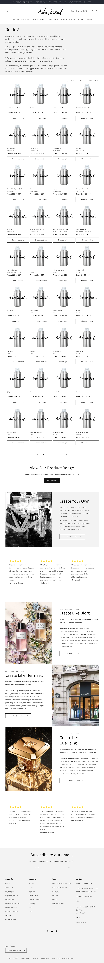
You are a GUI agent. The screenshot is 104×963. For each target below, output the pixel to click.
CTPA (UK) (55, 892)
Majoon (55, 189)
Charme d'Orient (12, 270)
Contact (31, 911)
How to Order (33, 896)
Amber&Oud (16, 958)
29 (60, 455)
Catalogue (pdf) (10, 919)
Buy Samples (9, 892)
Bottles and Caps (11, 907)
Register (31, 884)
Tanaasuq (33, 392)
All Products (52, 480)
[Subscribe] (68, 867)
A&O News (8, 915)
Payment (32, 892)
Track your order (34, 900)
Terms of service (45, 958)
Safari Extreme (81, 229)
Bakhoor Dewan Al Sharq (38, 229)
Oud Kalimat (34, 148)
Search (7, 884)
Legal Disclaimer (58, 904)
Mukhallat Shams (58, 351)
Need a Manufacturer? (12, 904)
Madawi (78, 148)
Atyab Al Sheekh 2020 (83, 108)
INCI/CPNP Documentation (61, 888)
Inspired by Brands (11, 896)
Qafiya (9, 392)
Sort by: (66, 81)
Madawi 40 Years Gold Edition (16, 189)
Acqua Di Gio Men (58, 432)
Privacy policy (34, 958)
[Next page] (66, 454)
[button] (7, 11)
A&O (11, 958)
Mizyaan (32, 351)
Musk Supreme (81, 351)
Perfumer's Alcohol (11, 911)
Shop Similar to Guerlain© (73, 781)
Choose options (18, 118)
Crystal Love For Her (13, 108)
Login (31, 888)
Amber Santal (34, 311)
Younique (79, 392)
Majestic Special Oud (83, 189)
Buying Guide (10, 900)
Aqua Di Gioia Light (82, 432)
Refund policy (25, 958)
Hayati (32, 108)
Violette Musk (57, 392)
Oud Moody (33, 189)
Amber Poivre (11, 311)
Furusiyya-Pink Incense (60, 229)
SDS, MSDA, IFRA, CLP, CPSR (61, 884)
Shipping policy (56, 958)
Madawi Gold (11, 148)
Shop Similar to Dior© (71, 654)
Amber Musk (80, 270)
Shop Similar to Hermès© (18, 716)
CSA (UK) (55, 900)
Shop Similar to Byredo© (72, 537)
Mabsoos (9, 229)
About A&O (9, 888)
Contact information (67, 958)
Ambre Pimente (12, 432)
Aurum (78, 311)
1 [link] (37, 455)
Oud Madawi (57, 148)
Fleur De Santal (58, 108)
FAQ (30, 907)
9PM (31, 270)
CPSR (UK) (55, 896)
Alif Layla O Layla (58, 270)
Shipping (32, 904)
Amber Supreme (58, 311)
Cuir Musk (10, 351)
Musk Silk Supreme (36, 432)
